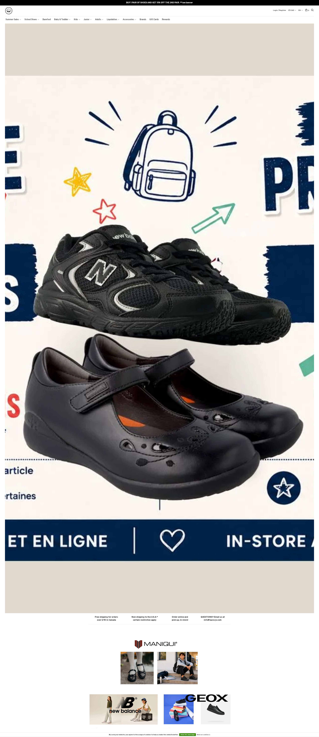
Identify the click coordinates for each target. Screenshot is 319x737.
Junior (86, 19)
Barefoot (47, 19)
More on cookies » (203, 735)
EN (299, 10)
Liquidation (112, 19)
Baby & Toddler (61, 19)
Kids (76, 19)
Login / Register (279, 10)
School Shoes (31, 19)
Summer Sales (12, 19)
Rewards (166, 19)
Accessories (128, 19)
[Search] (312, 10)
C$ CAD (291, 10)
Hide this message (188, 735)
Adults (98, 19)
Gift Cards (154, 19)
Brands (143, 19)
